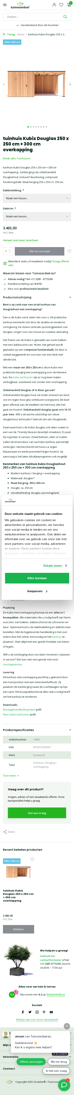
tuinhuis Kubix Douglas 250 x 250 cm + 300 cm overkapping (18, 896)
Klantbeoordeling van (24, 284)
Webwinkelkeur (55, 994)
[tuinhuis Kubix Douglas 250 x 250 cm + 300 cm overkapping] (18, 872)
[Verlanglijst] (61, 5)
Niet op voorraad (39, 251)
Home (20, 34)
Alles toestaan (37, 578)
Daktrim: (9, 208)
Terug (11, 34)
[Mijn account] (54, 5)
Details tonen (52, 565)
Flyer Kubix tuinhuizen (16, 714)
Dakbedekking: (13, 190)
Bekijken (18, 929)
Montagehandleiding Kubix (19, 709)
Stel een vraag (37, 813)
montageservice (12, 664)
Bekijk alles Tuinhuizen (16, 158)
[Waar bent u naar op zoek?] (65, 17)
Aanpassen (34, 591)
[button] (28, 127)
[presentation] (4, 84)
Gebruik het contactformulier (51, 958)
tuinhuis (57, 637)
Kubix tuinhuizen (23, 377)
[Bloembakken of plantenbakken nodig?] (21, 5)
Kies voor (28, 288)
